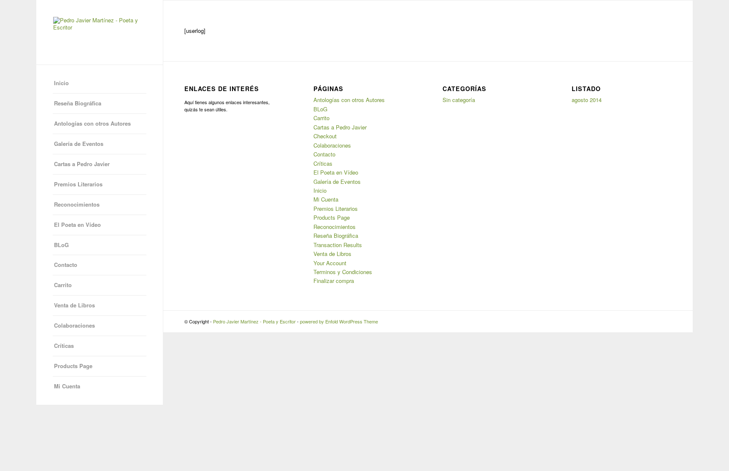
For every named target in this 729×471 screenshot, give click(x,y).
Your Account (329, 263)
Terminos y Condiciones (342, 272)
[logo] (99, 32)
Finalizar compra (333, 281)
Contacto (65, 265)
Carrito (63, 285)
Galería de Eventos (78, 144)
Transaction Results (337, 245)
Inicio (61, 83)
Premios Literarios (78, 184)
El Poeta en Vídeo (77, 225)
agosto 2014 (587, 100)
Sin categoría (459, 100)
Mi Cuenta (67, 386)
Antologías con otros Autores (92, 123)
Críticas (64, 346)
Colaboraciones (74, 325)
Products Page (73, 366)
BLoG (61, 245)
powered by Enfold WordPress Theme (339, 321)
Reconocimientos (77, 204)
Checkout (325, 136)
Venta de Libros (74, 305)
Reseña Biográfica (77, 103)
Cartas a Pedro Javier (82, 164)
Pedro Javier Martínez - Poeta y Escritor (254, 321)
